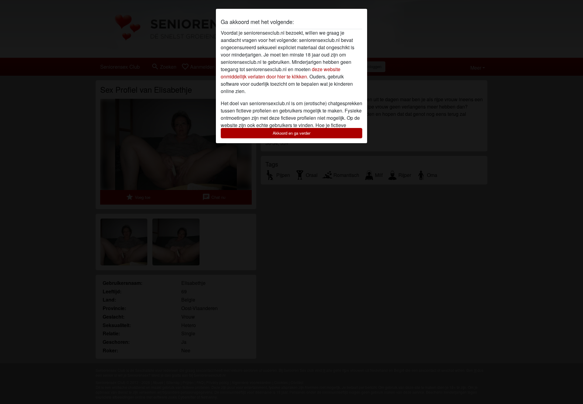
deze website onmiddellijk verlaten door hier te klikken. (280, 73)
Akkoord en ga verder (291, 133)
